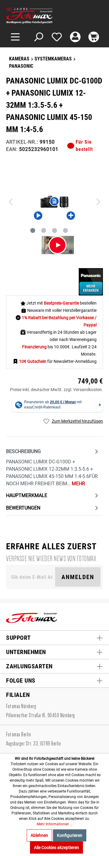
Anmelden (77, 577)
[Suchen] (38, 37)
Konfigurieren (69, 835)
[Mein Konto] (75, 37)
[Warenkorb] (93, 37)
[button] (38, 215)
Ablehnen (39, 835)
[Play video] (57, 245)
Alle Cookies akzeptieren (56, 847)
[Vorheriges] (10, 202)
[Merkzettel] (57, 37)
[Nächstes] (98, 202)
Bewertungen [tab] (23, 508)
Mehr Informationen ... (55, 824)
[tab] (53, 467)
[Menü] (15, 37)
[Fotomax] (44, 15)
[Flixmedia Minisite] (91, 281)
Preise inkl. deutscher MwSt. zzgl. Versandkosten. (56, 389)
